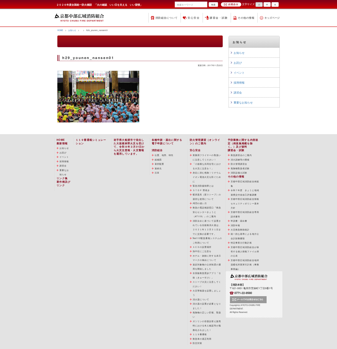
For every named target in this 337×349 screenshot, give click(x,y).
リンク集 (62, 178)
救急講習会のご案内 (241, 155)
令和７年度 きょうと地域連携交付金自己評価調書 (245, 192)
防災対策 (197, 343)
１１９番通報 (200, 334)
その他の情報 (246, 17)
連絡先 (158, 168)
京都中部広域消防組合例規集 (245, 183)
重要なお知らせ (243, 102)
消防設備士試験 (239, 172)
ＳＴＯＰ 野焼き (201, 190)
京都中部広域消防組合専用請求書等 (245, 214)
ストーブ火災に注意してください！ (207, 284)
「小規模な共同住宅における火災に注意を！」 (207, 166)
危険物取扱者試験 (240, 168)
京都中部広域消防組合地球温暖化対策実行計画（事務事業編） (245, 264)
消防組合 (157, 150)
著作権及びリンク (63, 183)
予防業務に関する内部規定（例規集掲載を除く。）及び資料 (243, 143)
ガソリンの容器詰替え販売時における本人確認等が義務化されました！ (207, 325)
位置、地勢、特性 (164, 155)
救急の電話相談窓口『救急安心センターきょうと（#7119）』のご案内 (207, 212)
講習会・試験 (219, 17)
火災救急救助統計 (240, 229)
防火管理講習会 (239, 163)
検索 (213, 4)
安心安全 (194, 17)
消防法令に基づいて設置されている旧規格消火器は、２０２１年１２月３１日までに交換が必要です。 (207, 227)
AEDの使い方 (200, 203)
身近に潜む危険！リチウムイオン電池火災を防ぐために (207, 177)
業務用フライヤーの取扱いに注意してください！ (207, 157)
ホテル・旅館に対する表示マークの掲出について (207, 257)
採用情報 (239, 82)
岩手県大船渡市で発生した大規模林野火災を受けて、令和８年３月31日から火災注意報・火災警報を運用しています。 (129, 147)
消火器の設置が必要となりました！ (207, 305)
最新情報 (62, 143)
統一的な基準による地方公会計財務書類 (245, 236)
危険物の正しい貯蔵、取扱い (207, 314)
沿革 (157, 172)
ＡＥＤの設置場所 (202, 246)
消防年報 (235, 225)
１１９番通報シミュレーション (91, 141)
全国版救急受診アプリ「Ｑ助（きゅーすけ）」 (207, 275)
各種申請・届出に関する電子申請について (167, 141)
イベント (239, 72)
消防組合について (166, 17)
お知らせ (72, 30)
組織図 (158, 159)
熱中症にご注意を (202, 251)
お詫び (238, 63)
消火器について (201, 299)
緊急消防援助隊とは (203, 185)
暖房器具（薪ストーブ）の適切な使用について (207, 196)
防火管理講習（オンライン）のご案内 (205, 141)
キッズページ (272, 17)
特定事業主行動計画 (241, 242)
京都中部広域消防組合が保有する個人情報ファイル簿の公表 (245, 251)
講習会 (238, 92)
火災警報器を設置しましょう (207, 292)
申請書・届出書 (239, 220)
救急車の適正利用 (202, 338)
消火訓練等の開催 (240, 159)
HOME (60, 30)
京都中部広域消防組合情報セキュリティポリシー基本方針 (245, 203)
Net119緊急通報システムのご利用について (207, 240)
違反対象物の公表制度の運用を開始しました (207, 266)
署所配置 (159, 163)
